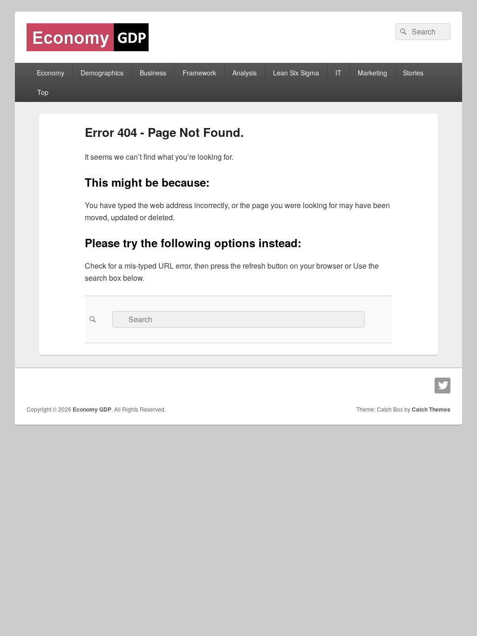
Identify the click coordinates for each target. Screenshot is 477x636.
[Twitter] (442, 385)
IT (338, 72)
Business (153, 72)
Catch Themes (431, 409)
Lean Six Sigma (296, 72)
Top (42, 92)
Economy (50, 72)
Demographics (102, 72)
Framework (199, 72)
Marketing (372, 72)
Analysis (244, 72)
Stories (413, 72)
